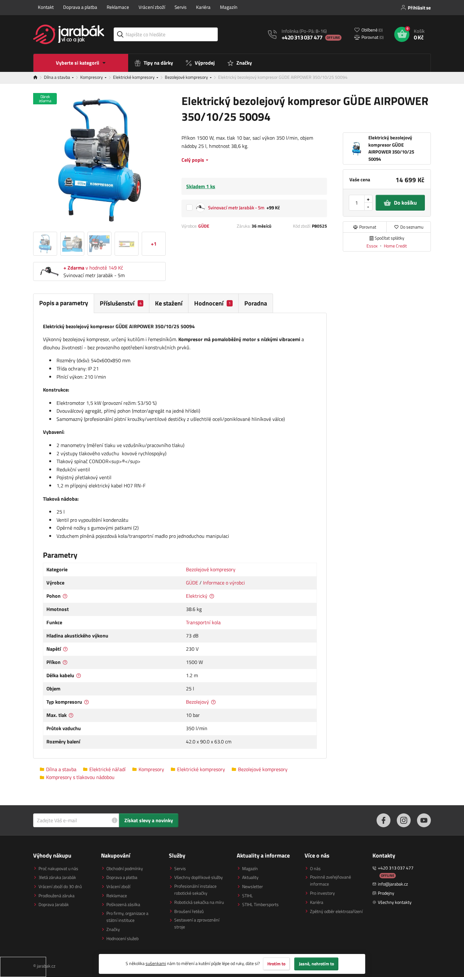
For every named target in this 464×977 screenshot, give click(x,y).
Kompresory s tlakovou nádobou (80, 777)
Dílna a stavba (57, 77)
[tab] (121, 303)
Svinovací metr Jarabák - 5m (236, 207)
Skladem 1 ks (200, 186)
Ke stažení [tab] (168, 303)
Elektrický (196, 596)
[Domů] (38, 77)
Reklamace (118, 7)
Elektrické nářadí (107, 769)
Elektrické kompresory (134, 77)
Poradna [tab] (255, 303)
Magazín (228, 7)
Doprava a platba (80, 7)
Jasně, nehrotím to (316, 964)
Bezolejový (197, 702)
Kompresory (92, 77)
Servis (181, 7)
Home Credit (395, 245)
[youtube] (424, 820)
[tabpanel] (179, 536)
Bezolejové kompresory (187, 77)
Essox (372, 245)
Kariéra (203, 7)
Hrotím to (276, 964)
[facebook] (383, 820)
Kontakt (46, 7)
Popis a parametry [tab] (63, 303)
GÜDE (203, 226)
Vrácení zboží (152, 7)
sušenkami (156, 963)
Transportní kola (203, 622)
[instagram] (404, 820)
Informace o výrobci (224, 582)
